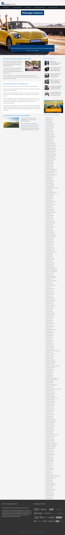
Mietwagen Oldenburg (50, 401)
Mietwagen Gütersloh (50, 302)
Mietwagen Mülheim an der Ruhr (52, 379)
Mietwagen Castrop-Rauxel (51, 212)
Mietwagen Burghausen (50, 209)
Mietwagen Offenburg (50, 399)
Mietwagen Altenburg (50, 127)
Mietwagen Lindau (49, 355)
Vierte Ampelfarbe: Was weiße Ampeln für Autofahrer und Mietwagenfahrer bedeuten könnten (55, 75)
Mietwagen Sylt (49, 463)
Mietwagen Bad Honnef (50, 146)
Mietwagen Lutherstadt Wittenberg (52, 366)
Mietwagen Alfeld (49, 125)
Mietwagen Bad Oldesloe (51, 151)
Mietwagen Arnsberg (50, 133)
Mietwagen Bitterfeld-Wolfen (51, 192)
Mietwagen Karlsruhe (50, 332)
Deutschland (23, 125)
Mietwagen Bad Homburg (51, 145)
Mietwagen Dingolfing (50, 232)
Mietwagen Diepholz (50, 227)
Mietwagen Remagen (50, 423)
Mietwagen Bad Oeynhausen (51, 149)
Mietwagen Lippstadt (50, 356)
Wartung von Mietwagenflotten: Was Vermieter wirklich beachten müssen (55, 63)
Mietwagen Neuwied (50, 390)
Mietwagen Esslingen (50, 262)
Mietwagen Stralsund (50, 460)
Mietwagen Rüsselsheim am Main (52, 434)
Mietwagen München (50, 381)
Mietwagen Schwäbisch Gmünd (52, 443)
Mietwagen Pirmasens (50, 410)
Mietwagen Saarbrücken (50, 436)
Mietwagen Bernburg (50, 180)
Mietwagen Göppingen (50, 293)
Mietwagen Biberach (50, 183)
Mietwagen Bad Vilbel (50, 157)
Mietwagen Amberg (49, 130)
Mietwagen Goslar (49, 296)
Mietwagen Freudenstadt (50, 276)
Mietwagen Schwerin (50, 449)
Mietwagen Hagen (49, 303)
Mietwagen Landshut (50, 349)
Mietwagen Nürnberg (50, 395)
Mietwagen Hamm (49, 309)
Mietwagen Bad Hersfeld (50, 143)
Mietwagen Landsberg (50, 347)
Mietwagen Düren (49, 245)
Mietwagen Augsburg (50, 139)
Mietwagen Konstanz (50, 343)
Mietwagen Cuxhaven (50, 219)
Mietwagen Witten (49, 487)
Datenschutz (42, 532)
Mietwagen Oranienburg (50, 402)
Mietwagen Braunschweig (51, 201)
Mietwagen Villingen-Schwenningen (52, 475)
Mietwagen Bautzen (49, 163)
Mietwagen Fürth (49, 282)
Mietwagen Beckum (49, 166)
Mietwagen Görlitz (49, 294)
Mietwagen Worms (49, 492)
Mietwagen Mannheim (50, 370)
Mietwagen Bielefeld (50, 186)
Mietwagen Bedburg (50, 168)
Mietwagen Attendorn (50, 137)
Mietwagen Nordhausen (50, 393)
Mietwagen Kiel (49, 338)
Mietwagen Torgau (49, 465)
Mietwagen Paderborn (50, 405)
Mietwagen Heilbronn (50, 315)
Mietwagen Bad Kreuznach (51, 148)
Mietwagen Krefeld (49, 344)
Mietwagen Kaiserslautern (51, 329)
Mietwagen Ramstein (50, 414)
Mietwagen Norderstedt (50, 392)
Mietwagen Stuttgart (50, 462)
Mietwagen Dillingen (50, 230)
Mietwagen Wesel (49, 480)
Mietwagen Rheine (49, 428)
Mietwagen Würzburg (50, 495)
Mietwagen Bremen (49, 203)
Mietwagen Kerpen (49, 337)
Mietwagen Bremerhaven (50, 204)
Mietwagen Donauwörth (50, 236)
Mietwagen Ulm (49, 471)
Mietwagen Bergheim (50, 172)
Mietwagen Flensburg (50, 267)
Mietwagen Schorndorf (50, 442)
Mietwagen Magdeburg (50, 367)
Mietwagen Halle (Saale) (50, 305)
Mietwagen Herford (49, 317)
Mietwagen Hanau (49, 311)
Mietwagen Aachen (49, 117)
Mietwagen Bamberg (50, 162)
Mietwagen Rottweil (49, 433)
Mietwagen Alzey (49, 128)
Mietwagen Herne (49, 318)
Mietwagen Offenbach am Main (52, 398)
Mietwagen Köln (49, 341)
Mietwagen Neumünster (50, 385)
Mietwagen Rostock (49, 431)
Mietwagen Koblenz (49, 340)
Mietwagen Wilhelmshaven (51, 484)
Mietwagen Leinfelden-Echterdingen (53, 350)
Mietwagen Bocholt (49, 195)
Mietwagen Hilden (49, 321)
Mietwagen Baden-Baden (50, 159)
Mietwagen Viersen (49, 474)
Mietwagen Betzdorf (50, 181)
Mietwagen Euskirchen (50, 264)
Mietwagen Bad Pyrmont (50, 152)
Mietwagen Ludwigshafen (51, 363)
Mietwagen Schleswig (50, 440)
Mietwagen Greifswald (50, 299)
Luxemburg (33, 125)
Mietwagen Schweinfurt (50, 448)
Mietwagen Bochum (49, 197)
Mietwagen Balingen (50, 160)
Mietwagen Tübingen (50, 469)
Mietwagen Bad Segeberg (51, 156)
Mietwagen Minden (49, 375)
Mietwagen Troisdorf (50, 468)
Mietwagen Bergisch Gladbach (51, 174)
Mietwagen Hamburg (50, 306)
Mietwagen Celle (49, 213)
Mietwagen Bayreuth (50, 165)
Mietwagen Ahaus (49, 122)
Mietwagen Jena (49, 328)
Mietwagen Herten (49, 320)
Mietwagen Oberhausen (50, 396)
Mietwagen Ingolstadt (50, 326)
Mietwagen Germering (50, 288)
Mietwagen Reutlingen (50, 427)
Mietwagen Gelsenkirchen (51, 285)
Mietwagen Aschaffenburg (51, 136)
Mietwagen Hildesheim (50, 323)
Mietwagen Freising (49, 274)
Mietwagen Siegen (49, 452)
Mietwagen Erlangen (50, 258)
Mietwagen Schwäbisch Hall (51, 445)
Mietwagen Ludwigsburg (50, 361)
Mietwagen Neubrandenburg (51, 384)
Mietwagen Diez (49, 229)
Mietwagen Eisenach (50, 250)
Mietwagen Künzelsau (50, 346)
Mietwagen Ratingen (50, 417)
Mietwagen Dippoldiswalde (51, 235)
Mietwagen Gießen (49, 289)
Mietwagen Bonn (49, 198)
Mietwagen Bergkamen (50, 175)
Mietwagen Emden (49, 253)
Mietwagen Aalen (49, 119)
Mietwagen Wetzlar (49, 481)
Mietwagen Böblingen (50, 194)
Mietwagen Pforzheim (50, 408)
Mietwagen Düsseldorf (50, 247)
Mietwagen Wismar (49, 486)
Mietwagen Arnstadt (49, 134)
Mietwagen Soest (49, 455)
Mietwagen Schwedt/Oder (51, 446)
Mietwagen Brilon (49, 206)
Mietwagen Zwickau (49, 498)
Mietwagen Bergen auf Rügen (51, 171)
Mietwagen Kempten (50, 335)
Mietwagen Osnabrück (50, 404)
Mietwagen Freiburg (50, 273)
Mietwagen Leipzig (49, 352)
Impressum (37, 532)
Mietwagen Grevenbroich (50, 300)
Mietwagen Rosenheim (50, 430)
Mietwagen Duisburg (50, 244)
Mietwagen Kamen (49, 331)
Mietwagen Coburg (49, 216)
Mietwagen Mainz (49, 369)
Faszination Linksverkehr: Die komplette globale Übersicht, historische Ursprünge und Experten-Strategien (56, 87)
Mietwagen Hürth (49, 325)
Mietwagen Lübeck (49, 358)
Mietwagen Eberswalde (50, 248)
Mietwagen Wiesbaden (50, 483)
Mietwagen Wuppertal (50, 494)
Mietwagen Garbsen (50, 283)
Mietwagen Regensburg (50, 422)
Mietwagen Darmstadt (50, 221)
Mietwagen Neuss (49, 387)
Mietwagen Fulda (49, 279)
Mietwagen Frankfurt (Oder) (51, 270)
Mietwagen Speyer (49, 459)
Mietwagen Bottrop (49, 200)
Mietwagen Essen (49, 261)
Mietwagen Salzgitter (50, 439)
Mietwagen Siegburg (50, 451)
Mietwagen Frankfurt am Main (51, 271)
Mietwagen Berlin (49, 177)
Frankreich (29, 125)
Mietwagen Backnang (50, 142)
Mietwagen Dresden (50, 242)
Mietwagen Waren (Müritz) (51, 477)
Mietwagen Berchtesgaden (51, 169)
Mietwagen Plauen (49, 411)
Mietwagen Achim (49, 120)
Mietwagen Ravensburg (50, 419)
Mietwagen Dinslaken (50, 233)
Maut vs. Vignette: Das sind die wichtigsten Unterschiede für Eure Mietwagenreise (55, 81)
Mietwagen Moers (49, 376)
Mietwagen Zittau (49, 497)
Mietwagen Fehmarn (50, 265)
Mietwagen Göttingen (50, 297)
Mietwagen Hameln (49, 308)
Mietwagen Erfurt (49, 256)
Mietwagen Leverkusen (50, 353)
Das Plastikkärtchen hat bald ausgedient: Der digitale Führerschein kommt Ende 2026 (56, 69)
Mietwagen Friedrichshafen (51, 277)
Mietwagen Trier (49, 466)
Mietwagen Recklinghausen (51, 420)
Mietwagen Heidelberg (50, 314)
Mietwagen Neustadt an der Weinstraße (53, 388)
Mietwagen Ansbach (49, 131)
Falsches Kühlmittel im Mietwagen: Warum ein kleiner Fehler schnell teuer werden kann (55, 94)
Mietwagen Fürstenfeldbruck (51, 280)
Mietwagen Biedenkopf (50, 184)
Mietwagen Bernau (49, 178)
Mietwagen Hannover (50, 312)
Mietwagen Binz (49, 189)
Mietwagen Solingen (50, 457)
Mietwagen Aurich (49, 140)
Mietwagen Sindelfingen (50, 454)
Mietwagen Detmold (50, 226)
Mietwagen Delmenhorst (50, 223)
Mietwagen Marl (49, 373)
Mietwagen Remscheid (50, 425)
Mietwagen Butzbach (50, 210)
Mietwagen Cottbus (49, 218)
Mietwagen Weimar (49, 478)
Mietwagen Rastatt (49, 416)
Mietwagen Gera (49, 286)
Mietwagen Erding (49, 254)
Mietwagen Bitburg (49, 191)
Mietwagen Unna (49, 472)
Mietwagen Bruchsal (50, 207)
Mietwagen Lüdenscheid (50, 360)
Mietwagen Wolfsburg (50, 490)
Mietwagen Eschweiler (50, 259)
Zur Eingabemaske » (53, 110)
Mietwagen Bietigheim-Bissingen (52, 187)
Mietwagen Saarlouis (50, 437)
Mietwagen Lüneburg (50, 364)
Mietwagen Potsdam (50, 413)
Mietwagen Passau (49, 407)
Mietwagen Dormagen (50, 238)
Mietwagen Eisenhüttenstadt (51, 251)
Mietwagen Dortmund (50, 241)
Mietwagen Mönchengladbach (51, 378)
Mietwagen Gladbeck (50, 291)
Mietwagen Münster (49, 382)
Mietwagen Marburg (50, 372)
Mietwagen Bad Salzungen (51, 154)
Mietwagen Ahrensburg (50, 124)
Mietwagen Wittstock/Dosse (51, 489)
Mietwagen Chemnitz (50, 215)
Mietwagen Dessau (49, 224)
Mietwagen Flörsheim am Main (52, 268)
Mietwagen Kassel (49, 334)
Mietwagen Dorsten (49, 239)
